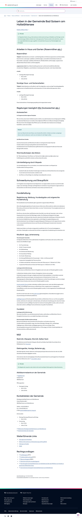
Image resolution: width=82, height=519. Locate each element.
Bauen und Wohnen (15, 15)
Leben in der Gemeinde (25, 15)
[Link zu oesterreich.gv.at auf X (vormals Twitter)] (5, 516)
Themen (8, 15)
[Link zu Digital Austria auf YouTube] (11, 516)
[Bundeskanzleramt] (10, 492)
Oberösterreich (34, 15)
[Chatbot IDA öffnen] (78, 515)
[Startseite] (5, 15)
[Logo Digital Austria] (27, 492)
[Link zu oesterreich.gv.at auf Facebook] (8, 516)
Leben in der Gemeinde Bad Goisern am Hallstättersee (49, 15)
